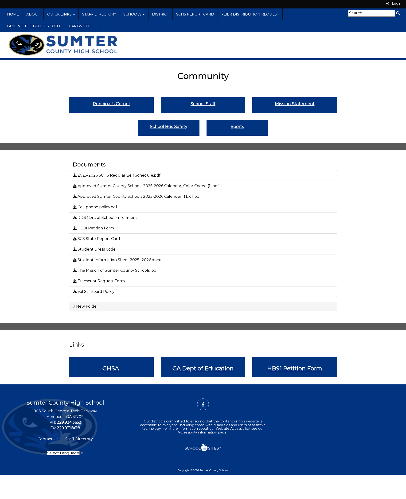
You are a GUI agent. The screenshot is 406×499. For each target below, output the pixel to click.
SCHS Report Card (195, 14)
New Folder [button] (86, 306)
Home (13, 14)
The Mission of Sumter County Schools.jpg (116, 270)
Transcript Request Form (101, 281)
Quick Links (60, 14)
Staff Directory (99, 14)
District (160, 14)
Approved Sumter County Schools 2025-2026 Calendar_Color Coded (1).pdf (148, 186)
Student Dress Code (96, 249)
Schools (132, 14)
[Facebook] (203, 404)
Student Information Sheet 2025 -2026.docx (119, 260)
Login (395, 3)
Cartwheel (81, 26)
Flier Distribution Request (250, 14)
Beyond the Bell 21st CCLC (34, 26)
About (33, 14)
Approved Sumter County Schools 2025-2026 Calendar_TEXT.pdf (139, 196)
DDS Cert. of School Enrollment (107, 217)
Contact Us (48, 439)
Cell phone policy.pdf (97, 207)
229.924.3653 (69, 422)
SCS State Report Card (98, 238)
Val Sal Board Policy (95, 291)
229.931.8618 (68, 428)
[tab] (203, 306)
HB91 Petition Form (95, 228)
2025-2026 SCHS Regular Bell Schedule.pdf (118, 175)
